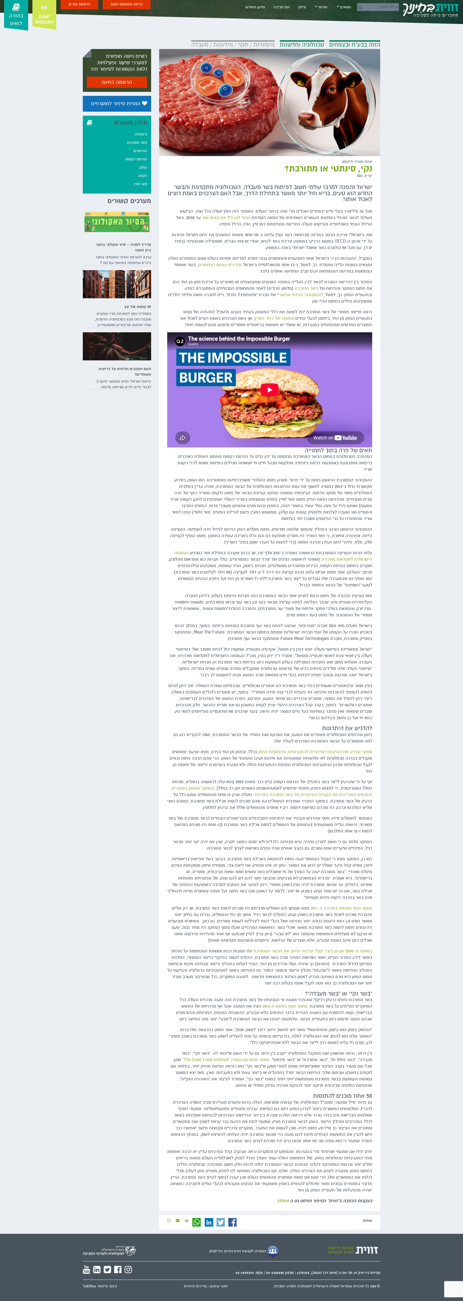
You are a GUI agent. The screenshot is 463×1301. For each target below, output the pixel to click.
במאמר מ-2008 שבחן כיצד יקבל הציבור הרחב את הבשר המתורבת (312, 951)
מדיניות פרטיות (195, 1286)
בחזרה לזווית (16, 20)
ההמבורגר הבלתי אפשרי (300, 294)
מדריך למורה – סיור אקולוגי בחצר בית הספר (123, 247)
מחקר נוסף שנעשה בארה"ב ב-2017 (341, 908)
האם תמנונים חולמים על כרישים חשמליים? (125, 371)
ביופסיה (141, 134)
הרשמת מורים (79, 4)
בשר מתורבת (306, 288)
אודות (322, 7)
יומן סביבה (281, 7)
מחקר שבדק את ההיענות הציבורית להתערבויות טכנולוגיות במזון (315, 752)
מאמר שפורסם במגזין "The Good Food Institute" (225, 1059)
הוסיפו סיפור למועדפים (116, 103)
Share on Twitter (220, 1222)
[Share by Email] (178, 1220)
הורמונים (140, 151)
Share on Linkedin (209, 1222)
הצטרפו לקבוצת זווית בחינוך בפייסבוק (238, 1251)
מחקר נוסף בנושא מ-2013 (285, 1006)
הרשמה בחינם (117, 82)
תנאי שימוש (218, 1286)
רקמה (142, 176)
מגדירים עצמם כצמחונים (220, 264)
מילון (302, 7)
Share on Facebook (232, 1222)
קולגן (143, 167)
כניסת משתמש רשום (127, 4)
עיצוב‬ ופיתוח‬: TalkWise (100, 1286)
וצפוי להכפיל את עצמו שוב (226, 217)
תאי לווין (140, 184)
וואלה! (283, 1201)
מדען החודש (255, 7)
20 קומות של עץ (138, 306)
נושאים (345, 7)
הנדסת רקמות (136, 159)
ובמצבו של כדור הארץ (274, 318)
